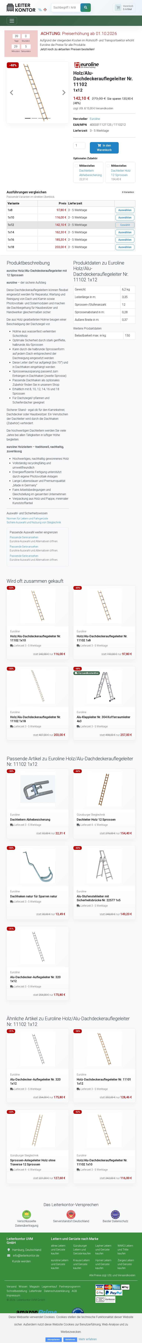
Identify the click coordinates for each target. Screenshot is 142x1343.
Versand (11, 1286)
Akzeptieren (54, 1339)
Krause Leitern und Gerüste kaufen (81, 1264)
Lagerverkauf (49, 1286)
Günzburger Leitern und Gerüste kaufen (82, 1249)
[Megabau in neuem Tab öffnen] (40, 9)
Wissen (23, 1286)
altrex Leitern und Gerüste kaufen (58, 1249)
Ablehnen (70, 1339)
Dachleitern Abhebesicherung (90, 173)
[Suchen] (85, 7)
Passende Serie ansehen (24, 537)
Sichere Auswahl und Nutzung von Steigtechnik (34, 522)
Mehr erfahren (88, 1339)
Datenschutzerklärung (57, 1291)
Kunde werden (21, 1261)
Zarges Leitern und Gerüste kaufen (126, 1264)
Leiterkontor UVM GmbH (31, 1299)
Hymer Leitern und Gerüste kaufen (103, 1264)
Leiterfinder (35, 1291)
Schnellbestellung (17, 1291)
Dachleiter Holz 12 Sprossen (121, 173)
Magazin (35, 1286)
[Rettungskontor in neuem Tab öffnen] (45, 9)
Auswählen (124, 210)
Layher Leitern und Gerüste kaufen (103, 1249)
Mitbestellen (87, 165)
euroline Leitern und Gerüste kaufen (59, 1264)
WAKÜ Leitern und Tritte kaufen (125, 1249)
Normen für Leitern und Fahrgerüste (27, 518)
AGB (74, 1291)
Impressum (13, 1295)
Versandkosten (126, 1275)
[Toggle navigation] (12, 20)
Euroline (95, 119)
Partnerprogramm (69, 1286)
